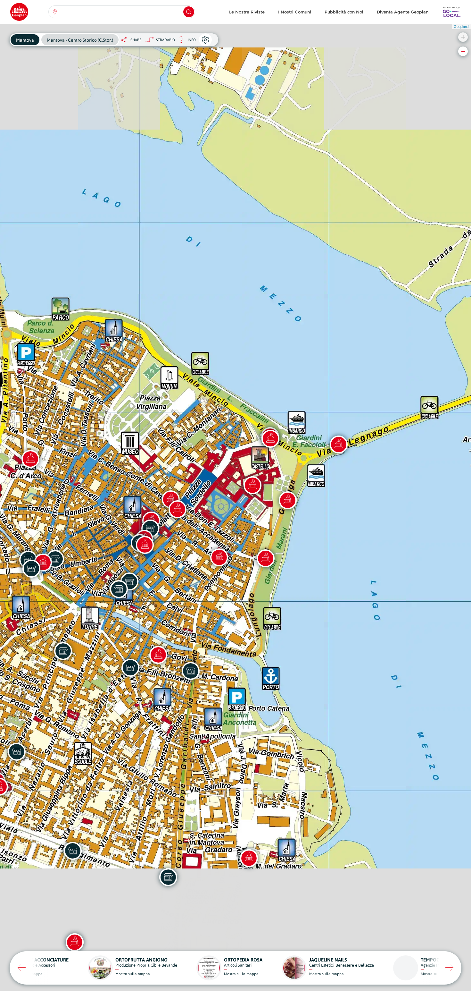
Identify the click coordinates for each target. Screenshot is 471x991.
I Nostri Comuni (294, 11)
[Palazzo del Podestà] (177, 509)
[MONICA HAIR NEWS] (190, 671)
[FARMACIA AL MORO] (31, 568)
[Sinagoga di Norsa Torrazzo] (158, 655)
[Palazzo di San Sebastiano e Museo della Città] (74, 942)
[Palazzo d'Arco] (30, 459)
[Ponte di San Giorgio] (338, 444)
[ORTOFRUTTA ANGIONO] (130, 668)
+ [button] (463, 37)
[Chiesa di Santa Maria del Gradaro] (249, 858)
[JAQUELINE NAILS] (16, 752)
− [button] (463, 51)
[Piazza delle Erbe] (145, 545)
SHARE (135, 40)
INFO (185, 41)
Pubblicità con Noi (344, 11)
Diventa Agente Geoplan (402, 11)
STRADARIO (165, 40)
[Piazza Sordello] (270, 439)
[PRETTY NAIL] (73, 851)
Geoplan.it (461, 26)
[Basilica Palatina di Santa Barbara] (252, 485)
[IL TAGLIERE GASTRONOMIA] (63, 651)
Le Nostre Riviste (247, 11)
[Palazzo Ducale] (288, 500)
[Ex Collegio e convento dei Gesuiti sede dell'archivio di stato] (219, 557)
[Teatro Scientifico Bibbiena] (265, 558)
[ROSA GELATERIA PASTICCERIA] (168, 877)
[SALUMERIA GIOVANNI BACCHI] (119, 589)
